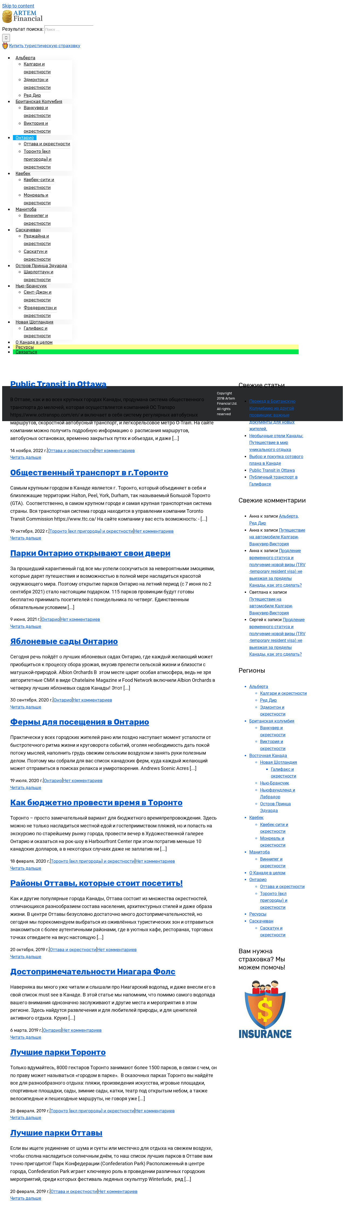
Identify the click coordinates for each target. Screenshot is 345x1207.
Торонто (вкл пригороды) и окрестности (91, 531)
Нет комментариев (115, 450)
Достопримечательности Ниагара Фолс (92, 971)
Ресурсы (257, 914)
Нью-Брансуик (274, 783)
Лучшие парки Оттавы (56, 1133)
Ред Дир (268, 700)
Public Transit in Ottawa (58, 384)
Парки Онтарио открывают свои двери (90, 553)
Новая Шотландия (278, 762)
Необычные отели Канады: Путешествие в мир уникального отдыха (276, 442)
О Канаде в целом (267, 872)
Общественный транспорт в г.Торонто (89, 472)
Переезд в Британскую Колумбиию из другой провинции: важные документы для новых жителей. (272, 415)
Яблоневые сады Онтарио (64, 641)
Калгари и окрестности (283, 693)
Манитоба (259, 852)
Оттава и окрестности (71, 450)
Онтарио (51, 619)
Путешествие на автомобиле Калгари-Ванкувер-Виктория (277, 537)
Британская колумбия (271, 721)
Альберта (258, 686)
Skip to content (18, 6)
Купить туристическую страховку (44, 45)
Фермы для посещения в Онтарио (79, 722)
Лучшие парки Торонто (58, 1052)
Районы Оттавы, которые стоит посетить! (96, 883)
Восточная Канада (268, 755)
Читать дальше (25, 457)
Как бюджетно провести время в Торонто (96, 802)
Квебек (256, 817)
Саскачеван (261, 921)
